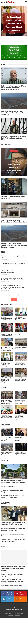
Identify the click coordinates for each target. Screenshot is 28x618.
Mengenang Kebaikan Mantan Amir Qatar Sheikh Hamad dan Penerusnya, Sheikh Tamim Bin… (13, 568)
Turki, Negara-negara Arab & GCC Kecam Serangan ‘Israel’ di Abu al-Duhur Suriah (12, 113)
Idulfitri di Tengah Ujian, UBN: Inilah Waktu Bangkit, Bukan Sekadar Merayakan (13, 523)
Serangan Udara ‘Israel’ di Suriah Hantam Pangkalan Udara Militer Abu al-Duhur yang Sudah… (14, 245)
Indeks (14, 299)
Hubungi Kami (18, 609)
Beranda (7, 607)
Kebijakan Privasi (10, 609)
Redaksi (21, 607)
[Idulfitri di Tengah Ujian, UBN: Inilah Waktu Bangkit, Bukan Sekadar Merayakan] (14, 513)
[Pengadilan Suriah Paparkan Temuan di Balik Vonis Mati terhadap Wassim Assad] (14, 126)
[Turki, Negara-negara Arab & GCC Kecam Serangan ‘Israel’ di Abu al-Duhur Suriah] (14, 101)
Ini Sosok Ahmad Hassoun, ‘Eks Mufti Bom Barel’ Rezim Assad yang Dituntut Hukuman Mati (14, 24)
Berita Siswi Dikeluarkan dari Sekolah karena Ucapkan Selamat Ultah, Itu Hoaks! (13, 481)
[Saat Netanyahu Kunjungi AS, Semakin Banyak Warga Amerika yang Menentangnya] (7, 327)
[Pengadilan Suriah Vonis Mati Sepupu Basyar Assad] (14, 186)
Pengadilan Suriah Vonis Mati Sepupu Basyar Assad (13, 197)
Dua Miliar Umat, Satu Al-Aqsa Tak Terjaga (11, 585)
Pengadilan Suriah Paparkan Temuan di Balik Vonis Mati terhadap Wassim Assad (13, 138)
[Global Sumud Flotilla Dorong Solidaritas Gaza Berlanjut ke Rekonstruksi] (21, 395)
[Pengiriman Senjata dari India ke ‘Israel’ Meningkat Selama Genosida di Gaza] (21, 327)
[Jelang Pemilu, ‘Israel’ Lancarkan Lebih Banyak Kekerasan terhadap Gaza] (7, 447)
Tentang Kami (14, 607)
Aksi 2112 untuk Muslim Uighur (9, 486)
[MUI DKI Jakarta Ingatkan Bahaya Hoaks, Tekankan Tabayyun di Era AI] (7, 409)
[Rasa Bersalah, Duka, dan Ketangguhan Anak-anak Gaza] (7, 432)
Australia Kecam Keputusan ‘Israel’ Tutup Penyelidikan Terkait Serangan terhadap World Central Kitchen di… (12, 287)
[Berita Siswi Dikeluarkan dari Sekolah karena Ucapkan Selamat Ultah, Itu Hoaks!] (14, 471)
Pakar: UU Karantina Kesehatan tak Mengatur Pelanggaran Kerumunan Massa (14, 169)
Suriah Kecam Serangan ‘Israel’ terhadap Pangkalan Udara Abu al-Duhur (14, 221)
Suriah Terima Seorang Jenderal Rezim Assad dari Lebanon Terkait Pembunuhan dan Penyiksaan (13, 87)
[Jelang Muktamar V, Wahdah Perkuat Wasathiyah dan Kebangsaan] (7, 372)
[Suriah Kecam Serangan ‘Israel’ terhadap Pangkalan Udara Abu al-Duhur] (14, 210)
